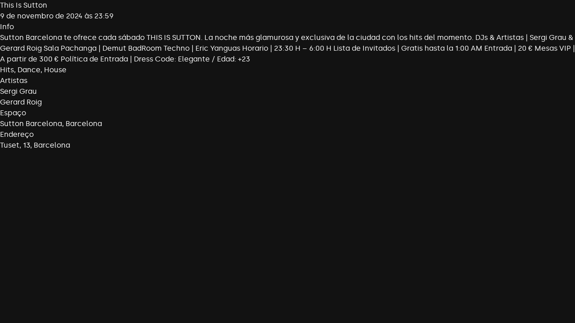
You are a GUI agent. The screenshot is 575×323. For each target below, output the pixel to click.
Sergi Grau (18, 91)
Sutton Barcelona (31, 123)
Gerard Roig (21, 102)
